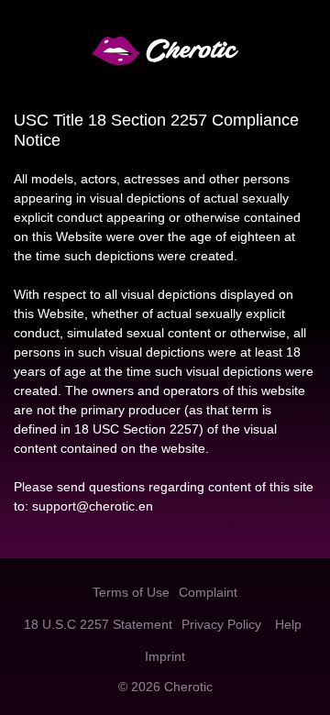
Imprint (165, 656)
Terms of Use (131, 592)
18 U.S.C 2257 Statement (98, 624)
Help (288, 624)
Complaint (208, 592)
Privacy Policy (221, 624)
